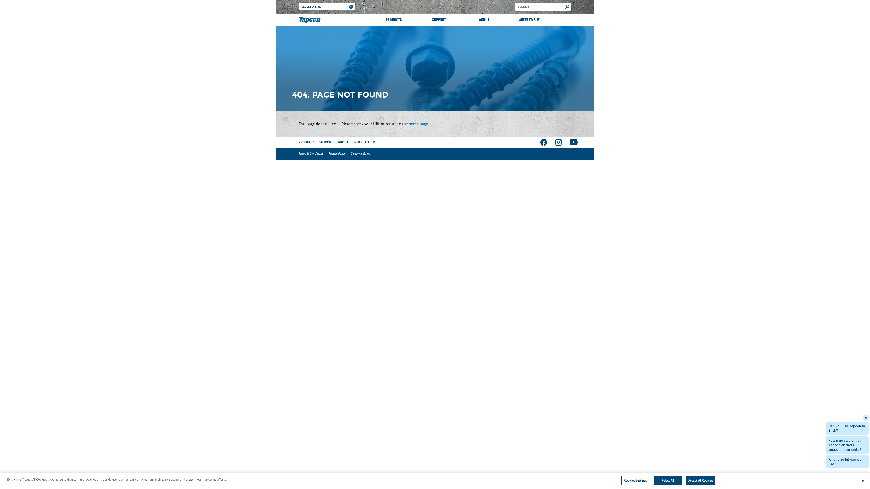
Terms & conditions (311, 154)
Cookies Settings (635, 480)
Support (439, 20)
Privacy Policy (337, 154)
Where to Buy (529, 20)
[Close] (863, 481)
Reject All (668, 480)
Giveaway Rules (360, 154)
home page (418, 123)
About (484, 20)
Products (394, 20)
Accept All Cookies (700, 480)
